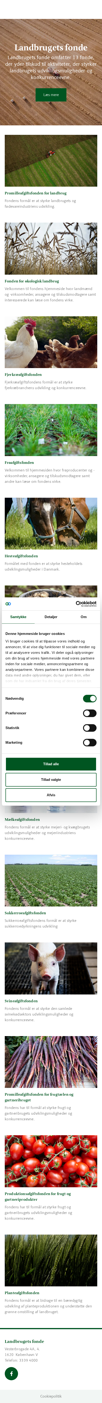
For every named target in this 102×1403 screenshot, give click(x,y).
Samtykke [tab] (18, 617)
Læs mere (51, 94)
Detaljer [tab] (51, 617)
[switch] (90, 713)
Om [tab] (84, 617)
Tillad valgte (51, 780)
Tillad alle (51, 764)
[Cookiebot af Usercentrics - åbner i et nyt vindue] (76, 604)
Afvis (51, 795)
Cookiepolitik (51, 1396)
